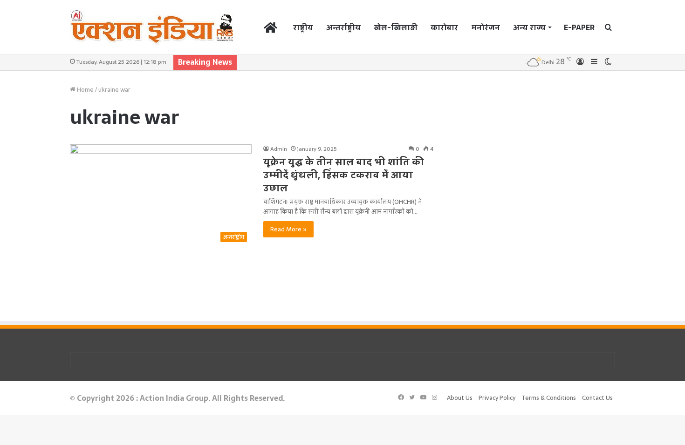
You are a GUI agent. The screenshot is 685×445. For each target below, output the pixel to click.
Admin (278, 149)
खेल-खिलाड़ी (396, 27)
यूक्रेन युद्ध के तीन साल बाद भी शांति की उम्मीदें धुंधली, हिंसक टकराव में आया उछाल (343, 175)
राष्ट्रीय (303, 27)
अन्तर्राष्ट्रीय (343, 27)
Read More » (288, 229)
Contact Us (597, 398)
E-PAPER (579, 27)
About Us (460, 398)
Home (84, 89)
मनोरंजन (485, 27)
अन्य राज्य (529, 27)
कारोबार (444, 27)
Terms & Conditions (548, 398)
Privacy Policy (497, 398)
